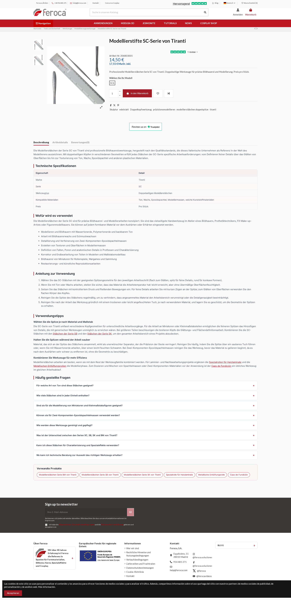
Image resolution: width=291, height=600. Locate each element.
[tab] (80, 143)
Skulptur (114, 109)
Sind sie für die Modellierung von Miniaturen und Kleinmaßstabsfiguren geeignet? (79, 405)
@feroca (201, 570)
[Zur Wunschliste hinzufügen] (158, 93)
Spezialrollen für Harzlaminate (225, 362)
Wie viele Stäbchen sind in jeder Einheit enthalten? (62, 395)
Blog (216, 3)
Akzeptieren (13, 593)
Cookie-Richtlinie (135, 571)
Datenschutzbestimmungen (140, 567)
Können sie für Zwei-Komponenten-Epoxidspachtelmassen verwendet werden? (78, 415)
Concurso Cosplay (112, 3)
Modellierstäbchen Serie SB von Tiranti (100, 474)
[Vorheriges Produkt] (255, 28)
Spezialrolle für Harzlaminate (179, 474)
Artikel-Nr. (114, 55)
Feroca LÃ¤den (42, 3)
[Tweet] (114, 105)
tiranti (213, 109)
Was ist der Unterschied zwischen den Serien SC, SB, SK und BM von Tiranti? (76, 435)
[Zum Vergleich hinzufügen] (168, 93)
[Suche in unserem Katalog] (205, 12)
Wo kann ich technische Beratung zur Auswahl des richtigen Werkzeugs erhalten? (79, 455)
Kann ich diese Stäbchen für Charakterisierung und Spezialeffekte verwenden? (77, 445)
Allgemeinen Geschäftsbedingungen (76, 524)
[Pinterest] (118, 105)
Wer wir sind (132, 548)
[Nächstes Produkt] (257, 28)
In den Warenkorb (139, 93)
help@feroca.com (79, 3)
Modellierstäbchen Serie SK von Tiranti (142, 474)
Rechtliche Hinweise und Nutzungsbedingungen (138, 554)
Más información (46, 586)
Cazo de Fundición (221, 365)
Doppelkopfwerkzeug (141, 109)
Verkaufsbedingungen (137, 559)
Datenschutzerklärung (112, 524)
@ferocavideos (204, 576)
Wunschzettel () (251, 3)
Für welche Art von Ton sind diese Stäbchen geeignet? (65, 385)
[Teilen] (110, 105)
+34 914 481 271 (60, 3)
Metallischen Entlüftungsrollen (49, 365)
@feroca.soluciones (202, 557)
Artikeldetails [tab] (60, 142)
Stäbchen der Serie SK (99, 333)
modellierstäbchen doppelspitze (192, 109)
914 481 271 (180, 561)
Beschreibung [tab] (41, 142)
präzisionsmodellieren (164, 109)
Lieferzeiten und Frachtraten (140, 563)
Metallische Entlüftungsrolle (211, 474)
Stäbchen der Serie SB (65, 333)
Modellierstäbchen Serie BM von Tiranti (57, 474)
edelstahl (124, 109)
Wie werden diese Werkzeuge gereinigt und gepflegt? (64, 425)
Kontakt (95, 3)
